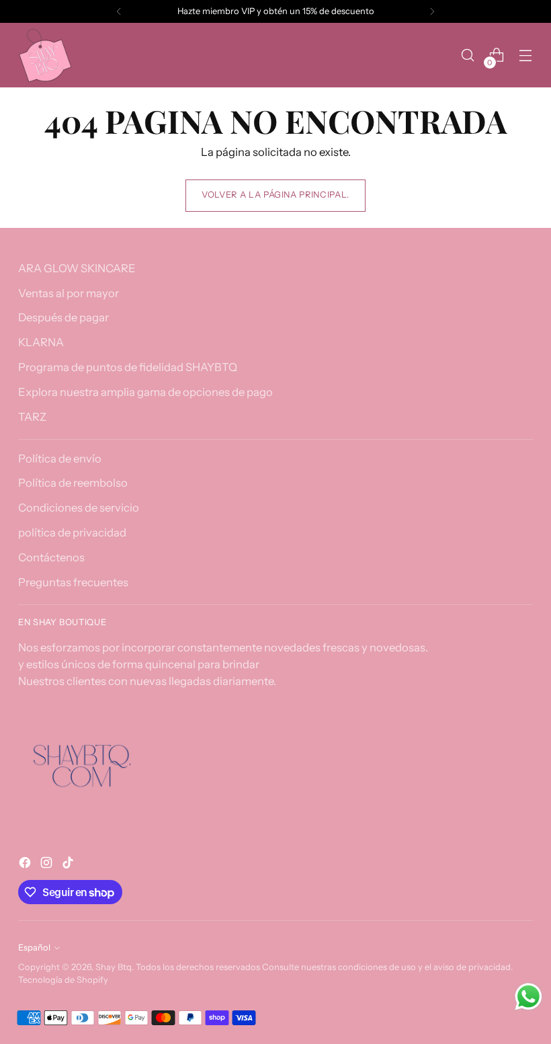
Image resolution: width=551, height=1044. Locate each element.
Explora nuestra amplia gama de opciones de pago (145, 392)
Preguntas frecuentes (73, 582)
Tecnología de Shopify (63, 980)
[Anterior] (119, 11)
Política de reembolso (73, 482)
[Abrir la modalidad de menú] (526, 55)
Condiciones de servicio (78, 507)
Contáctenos (51, 557)
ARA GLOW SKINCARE (77, 268)
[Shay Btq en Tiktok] (69, 865)
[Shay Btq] (45, 55)
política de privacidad (72, 532)
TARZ (32, 417)
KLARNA (41, 342)
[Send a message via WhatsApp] (528, 996)
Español (34, 947)
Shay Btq (113, 967)
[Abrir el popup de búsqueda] (468, 55)
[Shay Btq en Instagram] (48, 865)
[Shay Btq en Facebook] (26, 865)
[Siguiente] (432, 11)
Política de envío (59, 458)
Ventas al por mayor (68, 293)
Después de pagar (63, 317)
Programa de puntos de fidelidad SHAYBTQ (127, 367)
